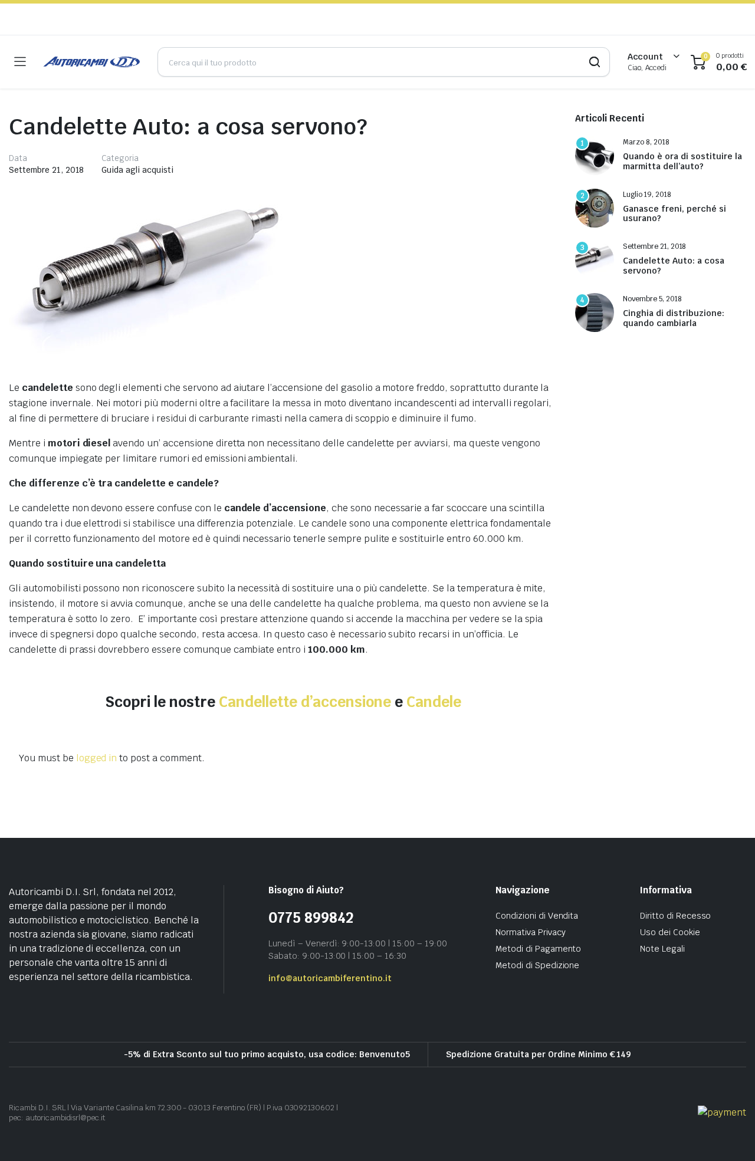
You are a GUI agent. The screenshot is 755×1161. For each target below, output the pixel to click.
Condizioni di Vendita (536, 915)
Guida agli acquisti (137, 170)
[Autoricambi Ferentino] (91, 62)
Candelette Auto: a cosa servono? (673, 266)
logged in (96, 758)
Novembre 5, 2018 (652, 299)
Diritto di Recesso (675, 915)
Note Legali (662, 948)
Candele (433, 701)
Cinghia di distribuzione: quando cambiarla (673, 318)
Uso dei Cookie (670, 932)
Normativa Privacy (530, 932)
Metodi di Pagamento (538, 948)
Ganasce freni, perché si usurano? (674, 214)
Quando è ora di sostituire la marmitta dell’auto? (682, 162)
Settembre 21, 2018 (46, 170)
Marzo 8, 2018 (646, 142)
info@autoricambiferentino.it (330, 978)
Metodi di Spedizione (537, 965)
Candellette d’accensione (305, 701)
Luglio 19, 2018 (647, 194)
